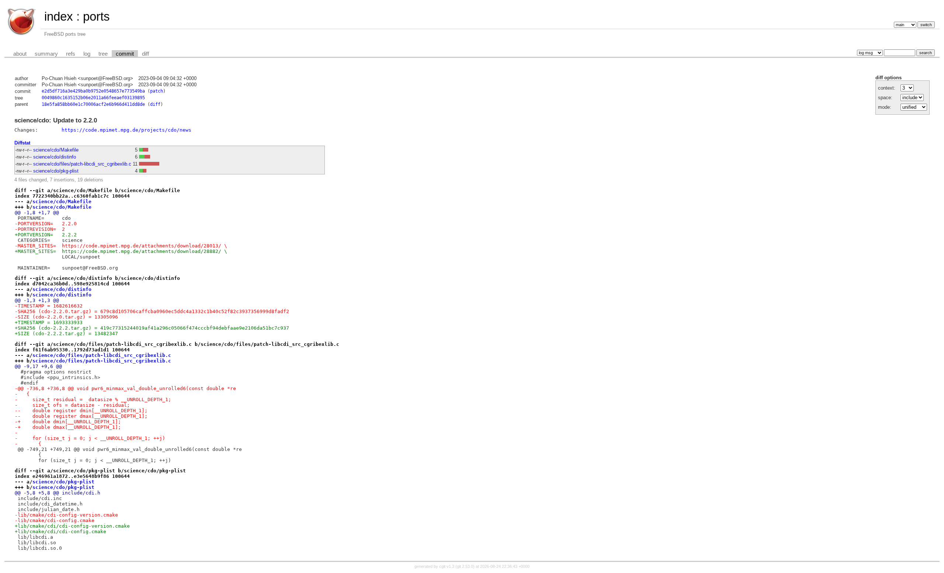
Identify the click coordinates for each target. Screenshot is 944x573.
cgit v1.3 (446, 566)
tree (103, 54)
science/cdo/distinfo (54, 157)
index (58, 16)
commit (125, 54)
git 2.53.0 (465, 566)
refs (70, 54)
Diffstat (22, 143)
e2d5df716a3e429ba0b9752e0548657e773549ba (93, 91)
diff (145, 54)
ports (96, 16)
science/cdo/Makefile (56, 150)
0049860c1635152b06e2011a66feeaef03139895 (93, 97)
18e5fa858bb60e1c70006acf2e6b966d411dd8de (93, 104)
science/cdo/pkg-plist (56, 171)
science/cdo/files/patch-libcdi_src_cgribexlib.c (82, 164)
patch (156, 91)
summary (46, 54)
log (86, 54)
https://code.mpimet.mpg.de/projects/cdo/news (126, 130)
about (20, 54)
